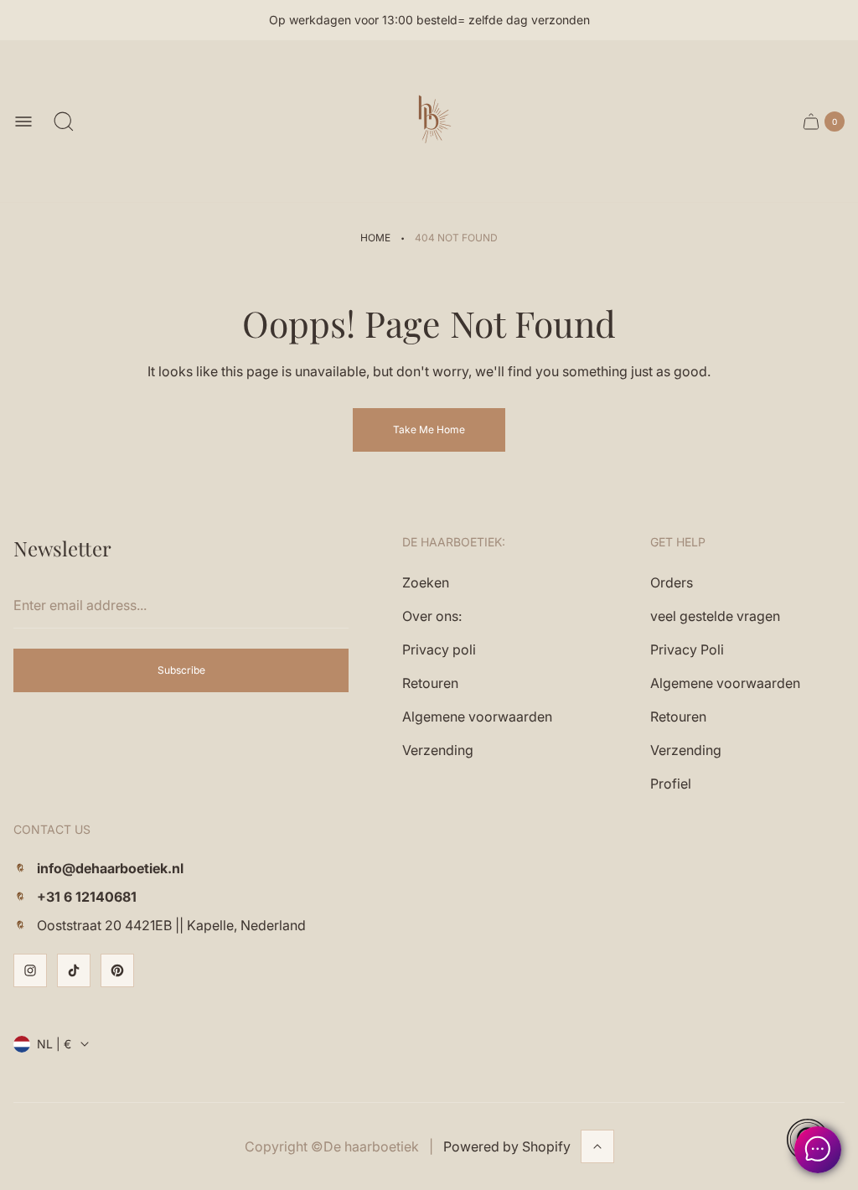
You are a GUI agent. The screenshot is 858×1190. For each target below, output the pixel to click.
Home (375, 237)
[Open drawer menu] (23, 121)
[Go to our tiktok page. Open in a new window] (73, 970)
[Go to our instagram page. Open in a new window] (30, 970)
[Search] (63, 121)
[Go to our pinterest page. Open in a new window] (117, 970)
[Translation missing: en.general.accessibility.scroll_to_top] (597, 1146)
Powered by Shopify (507, 1146)
